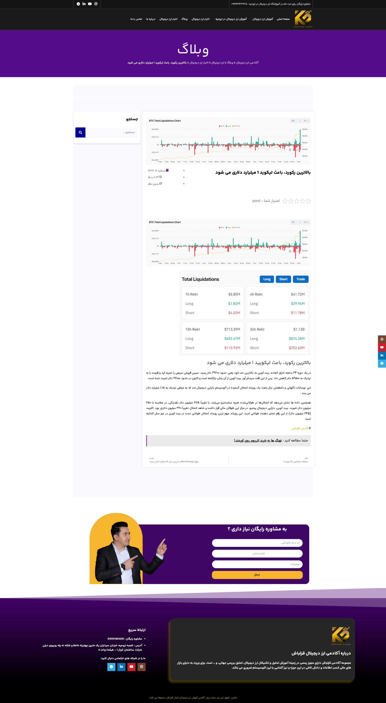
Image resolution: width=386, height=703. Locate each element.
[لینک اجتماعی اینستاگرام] (96, 4)
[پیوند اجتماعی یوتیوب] (90, 4)
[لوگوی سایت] (303, 19)
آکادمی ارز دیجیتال (247, 63)
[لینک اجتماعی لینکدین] (84, 4)
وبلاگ (230, 63)
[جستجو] (80, 132)
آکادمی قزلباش (300, 428)
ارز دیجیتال (217, 63)
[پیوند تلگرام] (78, 4)
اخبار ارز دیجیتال (198, 63)
